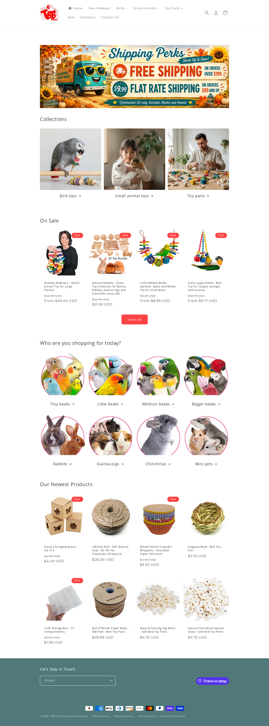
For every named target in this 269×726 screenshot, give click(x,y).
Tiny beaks (60, 404)
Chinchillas (156, 464)
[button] (206, 12)
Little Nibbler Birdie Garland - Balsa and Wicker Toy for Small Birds (158, 286)
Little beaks (108, 404)
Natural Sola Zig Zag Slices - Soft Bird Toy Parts (157, 629)
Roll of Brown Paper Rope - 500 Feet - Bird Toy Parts (110, 629)
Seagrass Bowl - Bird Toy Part (204, 548)
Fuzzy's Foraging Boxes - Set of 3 (60, 548)
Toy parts (196, 195)
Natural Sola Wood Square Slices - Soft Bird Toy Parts (206, 629)
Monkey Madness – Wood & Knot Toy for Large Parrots (61, 286)
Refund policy (101, 716)
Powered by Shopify (75, 716)
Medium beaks (156, 404)
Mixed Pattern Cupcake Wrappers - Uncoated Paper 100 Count (156, 550)
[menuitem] (75, 8)
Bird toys (68, 195)
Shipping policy (124, 716)
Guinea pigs (108, 464)
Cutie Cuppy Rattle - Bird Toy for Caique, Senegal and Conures (205, 286)
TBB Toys (56, 716)
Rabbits (60, 464)
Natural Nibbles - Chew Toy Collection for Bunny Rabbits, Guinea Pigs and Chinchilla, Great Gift (109, 288)
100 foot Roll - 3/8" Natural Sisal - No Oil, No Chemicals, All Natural (110, 550)
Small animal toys (132, 195)
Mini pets (204, 464)
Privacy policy (147, 716)
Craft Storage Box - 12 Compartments (59, 629)
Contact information (172, 716)
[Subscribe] (110, 681)
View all (134, 319)
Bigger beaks (204, 404)
